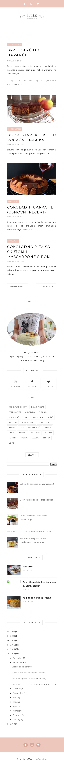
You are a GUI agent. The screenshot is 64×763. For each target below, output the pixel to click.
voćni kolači (34, 427)
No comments (14, 85)
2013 (12, 723)
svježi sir (13, 422)
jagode (35, 438)
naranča (22, 433)
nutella (12, 438)
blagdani (43, 412)
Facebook (32, 386)
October (17, 688)
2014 (12, 653)
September (18, 693)
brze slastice (14, 44)
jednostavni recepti (18, 407)
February (17, 715)
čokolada (12, 201)
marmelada (38, 417)
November (18, 662)
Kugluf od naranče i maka (37, 597)
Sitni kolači (14, 417)
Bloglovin (48, 386)
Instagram (15, 386)
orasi (26, 417)
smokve (24, 438)
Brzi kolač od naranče (23, 52)
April (15, 706)
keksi (22, 427)
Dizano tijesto (27, 422)
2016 (12, 644)
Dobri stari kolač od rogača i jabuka (31, 137)
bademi (12, 427)
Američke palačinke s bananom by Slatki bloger (40, 583)
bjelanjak (35, 433)
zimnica (46, 438)
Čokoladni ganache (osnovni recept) (30, 209)
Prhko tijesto (45, 422)
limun (11, 433)
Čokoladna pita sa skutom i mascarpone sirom (29, 252)
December (18, 658)
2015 (12, 649)
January (16, 719)
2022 (12, 631)
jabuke (47, 427)
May (15, 701)
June (15, 697)
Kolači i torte (37, 407)
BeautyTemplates (39, 759)
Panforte (27, 566)
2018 (12, 640)
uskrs (11, 443)
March (16, 710)
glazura (48, 433)
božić (50, 417)
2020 (12, 635)
